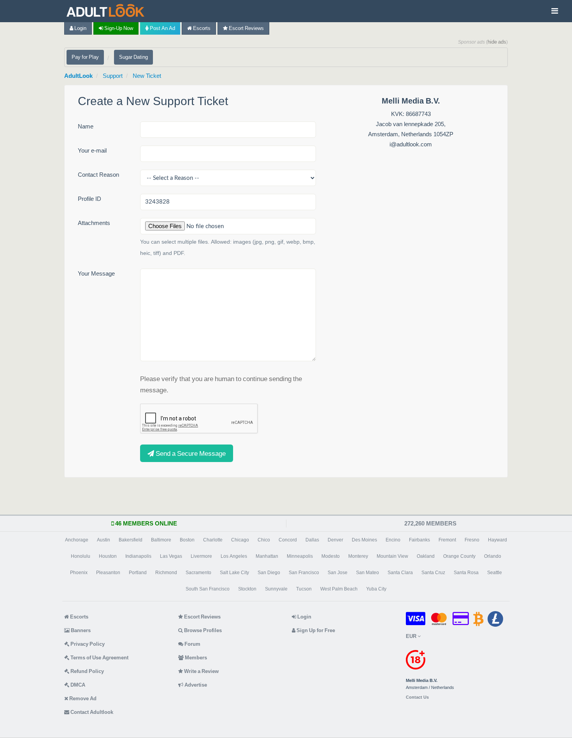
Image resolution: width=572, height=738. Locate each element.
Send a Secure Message (190, 453)
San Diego (269, 572)
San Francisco (304, 572)
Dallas (312, 540)
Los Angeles (234, 556)
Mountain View (392, 556)
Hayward (497, 540)
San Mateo (367, 572)
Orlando (492, 556)
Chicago (240, 540)
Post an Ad (162, 28)
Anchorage (76, 540)
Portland (138, 572)
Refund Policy (86, 671)
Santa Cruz (433, 572)
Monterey (358, 556)
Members (195, 657)
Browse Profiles (202, 630)
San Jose (337, 572)
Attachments (94, 223)
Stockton (247, 589)
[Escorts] (107, 11)
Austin (103, 540)
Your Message (96, 273)
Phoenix (79, 572)
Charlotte (213, 540)
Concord (288, 540)
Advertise (195, 684)
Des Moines (364, 540)
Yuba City (376, 589)
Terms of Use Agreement (98, 657)
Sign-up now (118, 28)
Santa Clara (400, 572)
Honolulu (80, 556)
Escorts (201, 28)
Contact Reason (98, 174)
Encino (393, 540)
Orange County (459, 556)
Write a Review (201, 671)
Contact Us (417, 697)
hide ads (497, 41)
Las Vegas (171, 556)
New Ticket (147, 76)
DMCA (77, 684)
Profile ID (89, 199)
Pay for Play (85, 57)
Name (85, 126)
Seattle (494, 572)
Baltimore (161, 540)
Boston (187, 540)
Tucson (304, 589)
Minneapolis (300, 556)
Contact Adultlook (91, 712)
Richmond (166, 572)
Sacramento (198, 572)
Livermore (201, 556)
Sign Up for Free (315, 630)
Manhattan (267, 556)
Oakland (426, 556)
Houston (108, 556)
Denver (335, 540)
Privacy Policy (87, 644)
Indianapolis (138, 556)
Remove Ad (82, 698)
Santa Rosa (466, 572)
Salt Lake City (234, 572)
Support (113, 76)
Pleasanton (108, 572)
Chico (264, 540)
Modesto (330, 556)
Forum (191, 644)
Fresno (472, 540)
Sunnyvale (276, 589)
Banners (80, 630)
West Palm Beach (339, 589)
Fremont (447, 540)
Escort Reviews (246, 28)
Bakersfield (130, 540)
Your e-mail (92, 150)
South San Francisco (208, 589)
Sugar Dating (133, 57)
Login (79, 28)
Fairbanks (419, 540)
